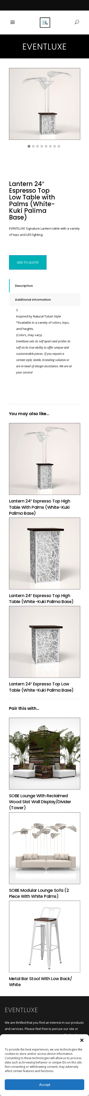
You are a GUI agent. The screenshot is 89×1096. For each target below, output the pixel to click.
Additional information (33, 299)
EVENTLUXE (21, 1010)
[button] (82, 1040)
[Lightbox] (73, 75)
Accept (44, 1085)
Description (24, 285)
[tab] (44, 285)
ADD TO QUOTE (28, 262)
